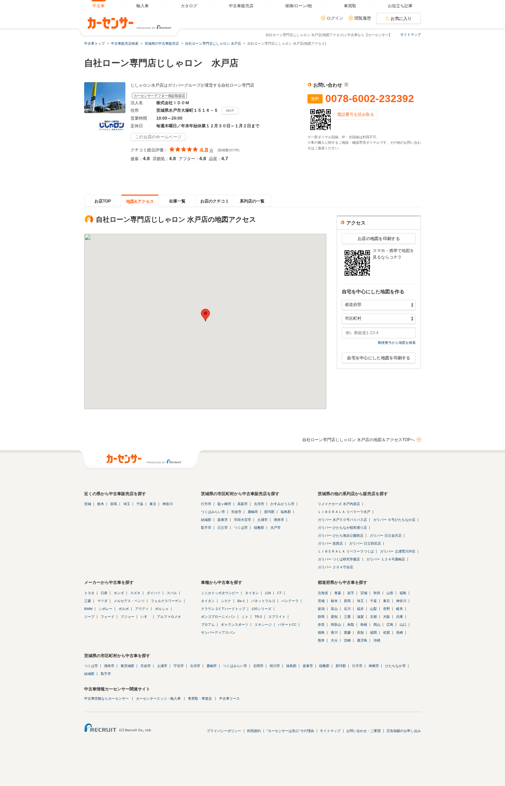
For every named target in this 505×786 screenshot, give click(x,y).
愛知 (334, 617)
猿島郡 (286, 512)
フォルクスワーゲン (166, 601)
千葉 (139, 504)
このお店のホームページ (158, 136)
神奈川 (167, 504)
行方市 (206, 504)
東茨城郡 (127, 666)
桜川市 (275, 666)
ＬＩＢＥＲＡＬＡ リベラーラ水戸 (344, 512)
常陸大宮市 (242, 520)
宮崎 (347, 640)
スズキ (135, 593)
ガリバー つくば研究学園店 (339, 559)
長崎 (399, 632)
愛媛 (347, 632)
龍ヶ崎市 (224, 504)
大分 (334, 640)
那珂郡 (269, 512)
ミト (245, 617)
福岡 (373, 632)
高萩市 (242, 504)
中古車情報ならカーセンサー (106, 698)
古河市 (259, 504)
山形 (389, 593)
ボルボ (124, 609)
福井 (360, 609)
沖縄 (376, 640)
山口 (403, 624)
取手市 (206, 528)
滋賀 (360, 617)
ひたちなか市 (395, 666)
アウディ (142, 609)
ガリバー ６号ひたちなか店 (394, 520)
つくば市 (241, 528)
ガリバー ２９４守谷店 (335, 567)
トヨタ (89, 593)
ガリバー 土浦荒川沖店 (397, 551)
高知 (360, 632)
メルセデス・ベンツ (129, 601)
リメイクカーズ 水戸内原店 (339, 504)
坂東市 (222, 520)
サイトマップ (410, 34)
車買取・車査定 (200, 698)
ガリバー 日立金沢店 (386, 535)
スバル (172, 593)
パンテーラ (290, 601)
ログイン (335, 18)
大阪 (386, 617)
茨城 (87, 504)
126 (268, 593)
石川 (347, 609)
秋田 (376, 593)
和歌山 (336, 624)
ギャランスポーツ (234, 624)
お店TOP (102, 201)
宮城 (363, 593)
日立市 (222, 528)
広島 (389, 624)
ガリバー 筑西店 (330, 543)
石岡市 (258, 666)
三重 (347, 617)
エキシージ (263, 624)
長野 (386, 609)
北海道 (323, 593)
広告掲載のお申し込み (403, 731)
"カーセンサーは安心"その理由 (290, 731)
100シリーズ (261, 609)
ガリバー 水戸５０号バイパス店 (342, 520)
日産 (104, 593)
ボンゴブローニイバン (218, 617)
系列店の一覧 (252, 201)
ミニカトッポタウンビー (220, 593)
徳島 (321, 632)
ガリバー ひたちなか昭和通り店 (342, 528)
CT (279, 593)
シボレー (105, 609)
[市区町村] (379, 319)
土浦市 (262, 520)
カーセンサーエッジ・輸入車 (158, 698)
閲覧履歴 (363, 18)
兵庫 (399, 617)
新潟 (321, 609)
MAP (230, 110)
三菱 (87, 601)
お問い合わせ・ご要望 (363, 731)
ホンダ (119, 593)
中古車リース (229, 698)
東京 (152, 504)
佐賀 (386, 632)
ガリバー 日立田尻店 (365, 543)
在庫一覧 (177, 201)
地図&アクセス (140, 201)
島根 (363, 624)
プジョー (127, 617)
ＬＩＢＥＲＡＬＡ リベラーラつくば (346, 551)
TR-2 (258, 617)
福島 (403, 593)
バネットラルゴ (263, 601)
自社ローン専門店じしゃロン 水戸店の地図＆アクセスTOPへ (358, 439)
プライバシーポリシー (224, 731)
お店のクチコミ (214, 201)
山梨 (373, 609)
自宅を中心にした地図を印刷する (379, 358)
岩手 (350, 593)
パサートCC (287, 624)
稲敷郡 (259, 528)
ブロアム (208, 624)
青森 (337, 593)
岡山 (376, 624)
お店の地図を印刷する (379, 238)
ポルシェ (162, 609)
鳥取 (350, 624)
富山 (334, 609)
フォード (107, 617)
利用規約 (254, 731)
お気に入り (401, 18)
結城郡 (206, 520)
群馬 (113, 504)
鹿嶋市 (253, 512)
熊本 (321, 640)
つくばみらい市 (213, 512)
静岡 (321, 617)
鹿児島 (362, 640)
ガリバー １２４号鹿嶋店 (385, 559)
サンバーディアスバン (218, 632)
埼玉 (126, 504)
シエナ (226, 601)
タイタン (252, 593)
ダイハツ (153, 593)
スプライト (276, 617)
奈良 (321, 624)
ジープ (89, 617)
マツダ (102, 601)
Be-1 (241, 601)
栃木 (100, 504)
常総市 (236, 512)
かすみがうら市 (282, 504)
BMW (88, 609)
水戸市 (275, 528)
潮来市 (279, 520)
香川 (334, 632)
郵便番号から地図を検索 (397, 343)
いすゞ (146, 617)
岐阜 (399, 609)
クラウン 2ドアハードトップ (223, 609)
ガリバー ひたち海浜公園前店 (340, 535)
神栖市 (374, 666)
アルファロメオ (169, 617)
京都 (373, 617)
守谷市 (178, 666)
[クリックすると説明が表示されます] (345, 85)
